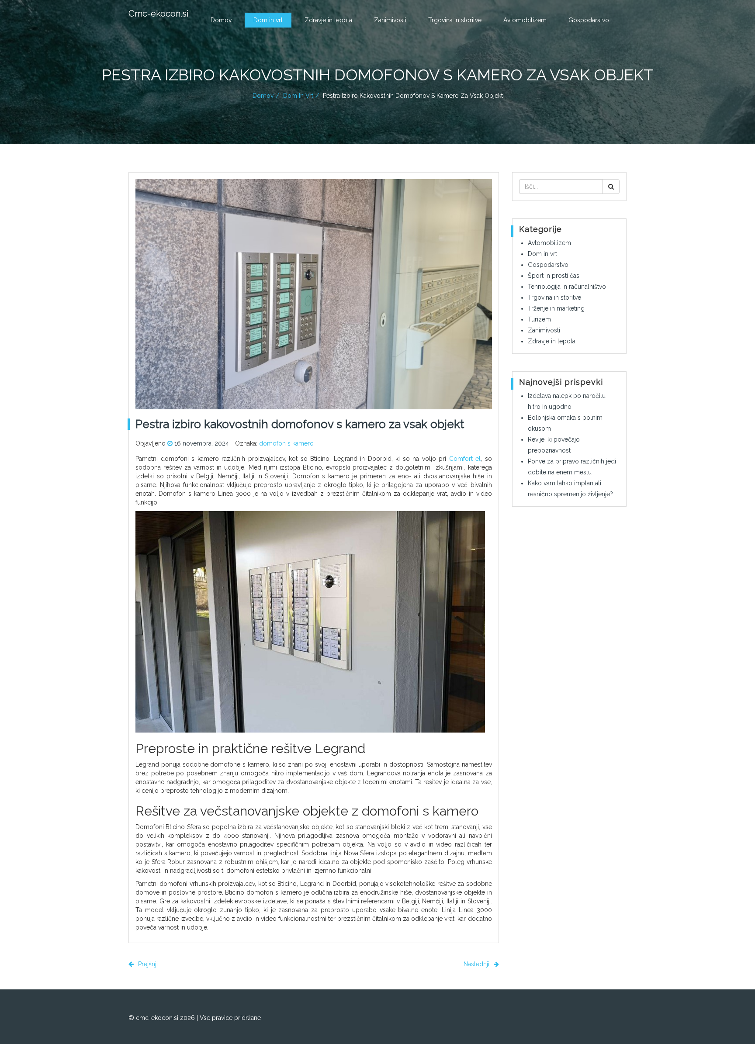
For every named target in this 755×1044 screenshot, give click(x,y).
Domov (221, 20)
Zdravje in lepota (328, 20)
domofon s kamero (286, 443)
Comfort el (465, 458)
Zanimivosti (390, 20)
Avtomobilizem (525, 20)
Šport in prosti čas (553, 275)
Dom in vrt (268, 20)
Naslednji (477, 964)
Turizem (539, 319)
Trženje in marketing (556, 308)
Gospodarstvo (588, 20)
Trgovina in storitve (454, 20)
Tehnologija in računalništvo (567, 286)
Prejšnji (147, 964)
